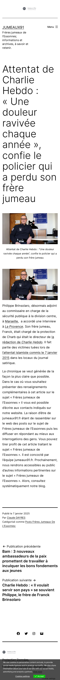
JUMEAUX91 (13, 27)
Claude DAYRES (16, 517)
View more (37, 671)
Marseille (11, 321)
